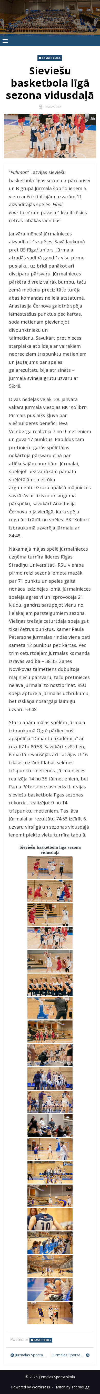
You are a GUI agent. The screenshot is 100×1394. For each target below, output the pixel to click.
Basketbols (51, 58)
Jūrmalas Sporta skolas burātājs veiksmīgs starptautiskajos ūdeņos (71, 1354)
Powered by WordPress (30, 1387)
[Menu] (5, 41)
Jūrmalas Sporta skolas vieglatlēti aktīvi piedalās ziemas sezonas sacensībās (31, 1354)
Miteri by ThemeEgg (72, 1387)
